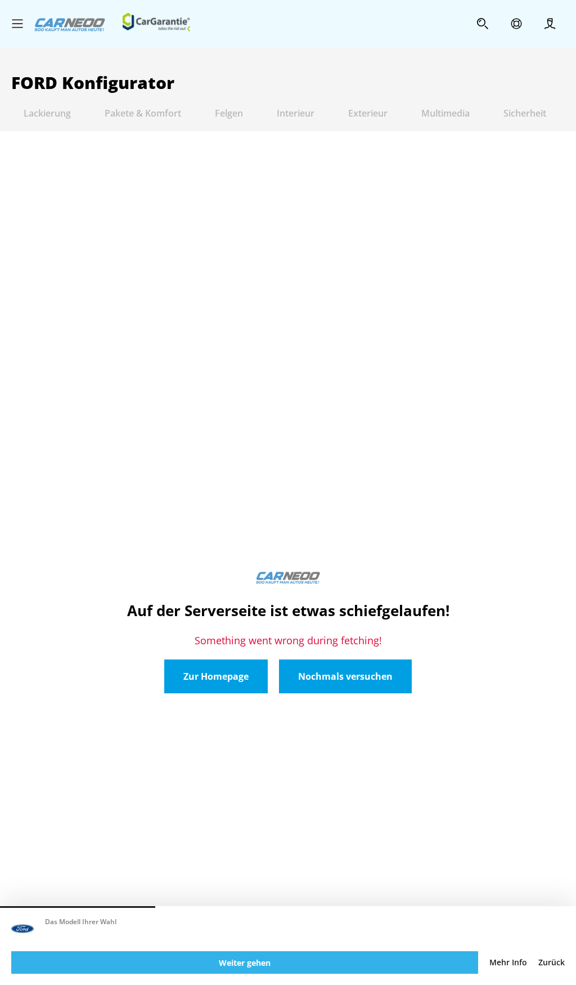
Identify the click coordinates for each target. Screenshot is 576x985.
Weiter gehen (245, 962)
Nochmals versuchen (345, 676)
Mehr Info (508, 962)
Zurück (551, 962)
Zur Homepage (216, 676)
